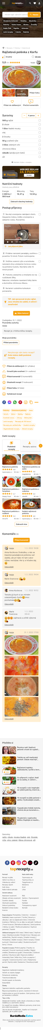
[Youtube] (24, 862)
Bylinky (20, 414)
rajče (4, 837)
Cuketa (18, 32)
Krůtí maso (19, 932)
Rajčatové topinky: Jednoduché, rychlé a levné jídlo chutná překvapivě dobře (28, 770)
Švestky (34, 24)
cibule (10, 837)
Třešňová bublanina (22, 927)
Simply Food (6, 496)
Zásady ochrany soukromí (11, 898)
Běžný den (28, 418)
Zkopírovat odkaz (31, 402)
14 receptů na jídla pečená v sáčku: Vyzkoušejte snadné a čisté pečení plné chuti (29, 800)
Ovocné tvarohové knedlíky (19, 950)
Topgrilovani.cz (27, 882)
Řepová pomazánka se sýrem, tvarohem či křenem (20, 991)
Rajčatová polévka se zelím (31, 468)
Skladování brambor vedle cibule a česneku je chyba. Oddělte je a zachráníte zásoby (21, 1002)
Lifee (24, 889)
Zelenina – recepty (28, 915)
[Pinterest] (13, 862)
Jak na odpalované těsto (18, 920)
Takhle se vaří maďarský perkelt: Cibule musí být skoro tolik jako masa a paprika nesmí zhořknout (27, 760)
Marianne (25, 885)
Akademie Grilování (10, 21)
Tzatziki (12, 929)
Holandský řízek (8, 957)
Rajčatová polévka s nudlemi (10, 512)
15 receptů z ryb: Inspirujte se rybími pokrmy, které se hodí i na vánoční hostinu (28, 790)
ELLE (24, 887)
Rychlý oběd (12, 962)
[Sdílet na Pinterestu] (20, 402)
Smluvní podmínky (8, 905)
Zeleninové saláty (16, 942)
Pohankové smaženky (10, 975)
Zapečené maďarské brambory (13, 970)
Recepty (9, 48)
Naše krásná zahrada (9, 889)
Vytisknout (26, 402)
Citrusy (19, 418)
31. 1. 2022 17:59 (31, 632)
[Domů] (3, 48)
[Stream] (30, 862)
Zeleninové (26, 48)
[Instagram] (18, 862)
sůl (34, 840)
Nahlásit (25, 903)
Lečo (25, 960)
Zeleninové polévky (19, 410)
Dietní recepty (29, 940)
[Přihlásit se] (40, 3)
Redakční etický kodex (10, 908)
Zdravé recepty (27, 429)
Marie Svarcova (13, 612)
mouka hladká (20, 837)
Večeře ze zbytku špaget (11, 972)
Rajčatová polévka (10, 467)
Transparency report (29, 905)
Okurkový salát (14, 955)
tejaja (33, 62)
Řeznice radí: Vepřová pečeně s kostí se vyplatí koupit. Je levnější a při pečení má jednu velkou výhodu (27, 751)
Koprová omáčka (27, 955)
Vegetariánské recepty (11, 429)
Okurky (26, 24)
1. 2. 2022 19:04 (31, 574)
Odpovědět (9, 567)
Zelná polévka (35, 924)
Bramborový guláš (15, 952)
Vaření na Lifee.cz (8, 880)
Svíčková (38, 922)
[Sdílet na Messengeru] (9, 402)
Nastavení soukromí (9, 896)
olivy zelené (12, 840)
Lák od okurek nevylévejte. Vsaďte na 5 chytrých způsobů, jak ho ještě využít (19, 1010)
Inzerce (5, 910)
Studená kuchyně (30, 942)
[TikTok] (36, 862)
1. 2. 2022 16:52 (31, 590)
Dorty (4, 944)
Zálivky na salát (8, 927)
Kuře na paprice (29, 957)
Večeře (5, 414)
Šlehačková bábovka (22, 924)
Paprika (16, 28)
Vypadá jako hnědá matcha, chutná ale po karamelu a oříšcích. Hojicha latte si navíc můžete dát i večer (28, 811)
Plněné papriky (20, 948)
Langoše (5, 960)
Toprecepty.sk (27, 877)
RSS (23, 896)
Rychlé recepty (17, 937)
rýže (4, 840)
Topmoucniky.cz (28, 880)
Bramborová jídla (13, 935)
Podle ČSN (7, 28)
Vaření (13, 414)
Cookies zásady (7, 900)
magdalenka (26, 474)
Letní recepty (8, 32)
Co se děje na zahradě (25, 922)
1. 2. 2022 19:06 (31, 548)
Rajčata (26, 32)
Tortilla (24, 917)
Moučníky (32, 21)
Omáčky (23, 21)
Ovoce (10, 944)
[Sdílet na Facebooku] (4, 402)
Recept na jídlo (7, 877)
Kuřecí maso (16, 24)
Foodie (24, 900)
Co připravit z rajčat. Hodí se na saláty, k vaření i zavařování (28, 780)
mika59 (24, 496)
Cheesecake (27, 952)
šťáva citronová (25, 840)
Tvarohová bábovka (9, 978)
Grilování (25, 28)
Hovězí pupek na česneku (11, 980)
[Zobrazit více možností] (36, 402)
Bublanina (21, 962)
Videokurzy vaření (8, 882)
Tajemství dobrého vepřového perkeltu (16, 988)
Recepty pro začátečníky (12, 425)
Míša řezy (18, 957)
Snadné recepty (29, 425)
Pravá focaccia (8, 924)
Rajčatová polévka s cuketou (30, 490)
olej (28, 837)
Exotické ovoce (8, 418)
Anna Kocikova (15, 590)
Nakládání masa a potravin (11, 917)
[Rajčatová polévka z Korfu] (21, 645)
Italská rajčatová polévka (29, 512)
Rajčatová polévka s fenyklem (10, 490)
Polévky (6, 24)
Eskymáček (6, 983)
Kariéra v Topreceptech (30, 898)
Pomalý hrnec (25, 935)
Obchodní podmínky (9, 903)
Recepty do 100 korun (23, 421)
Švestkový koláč (32, 962)
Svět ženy (5, 887)
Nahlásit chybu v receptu (23, 162)
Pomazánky (17, 915)
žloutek (34, 837)
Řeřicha (13, 922)
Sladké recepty (17, 940)
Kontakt (25, 908)
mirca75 (5, 519)
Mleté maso (29, 932)
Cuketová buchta (16, 960)
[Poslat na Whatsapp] (15, 402)
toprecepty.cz (7, 472)
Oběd (31, 410)
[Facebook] (7, 862)
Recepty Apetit (7, 885)
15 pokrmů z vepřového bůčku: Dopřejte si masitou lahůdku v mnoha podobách (28, 820)
